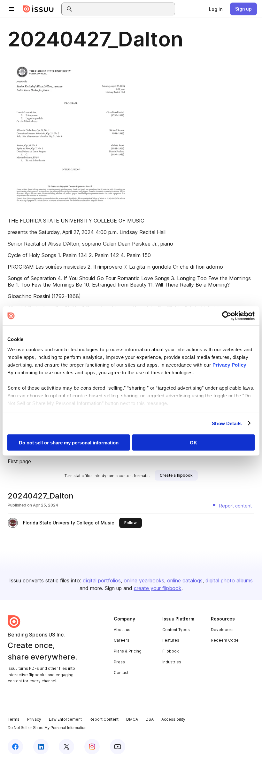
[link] (215, 9)
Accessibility (173, 719)
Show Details (227, 423)
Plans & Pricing (128, 651)
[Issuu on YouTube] (117, 746)
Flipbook (170, 651)
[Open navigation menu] (11, 9)
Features (170, 640)
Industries (171, 662)
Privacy (34, 719)
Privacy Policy (229, 364)
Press (119, 662)
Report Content (104, 719)
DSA (150, 719)
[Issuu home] (38, 8)
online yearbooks (144, 580)
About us (122, 629)
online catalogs (185, 580)
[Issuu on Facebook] (15, 746)
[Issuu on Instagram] (92, 746)
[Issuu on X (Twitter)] (66, 746)
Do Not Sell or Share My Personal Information (47, 728)
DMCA (132, 719)
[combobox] (124, 9)
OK (193, 442)
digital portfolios (102, 580)
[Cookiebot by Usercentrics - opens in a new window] (227, 316)
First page (19, 461)
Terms (13, 719)
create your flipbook (157, 588)
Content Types (176, 629)
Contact (121, 672)
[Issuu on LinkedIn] (41, 746)
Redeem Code (225, 640)
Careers (121, 640)
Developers (222, 629)
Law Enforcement (65, 719)
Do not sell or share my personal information (69, 442)
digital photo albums (229, 580)
